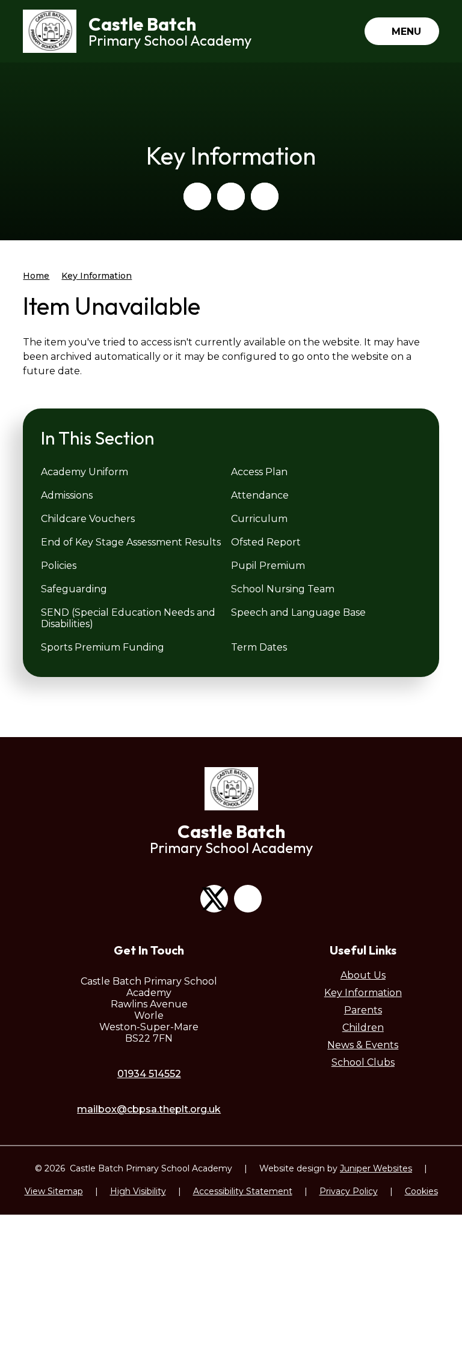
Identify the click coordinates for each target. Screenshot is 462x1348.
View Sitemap (54, 1191)
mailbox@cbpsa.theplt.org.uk (149, 1109)
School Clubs (363, 1062)
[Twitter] (214, 898)
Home (36, 275)
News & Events (362, 1045)
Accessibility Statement (242, 1191)
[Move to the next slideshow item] (231, 196)
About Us (363, 975)
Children (363, 1027)
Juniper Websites (376, 1168)
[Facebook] (248, 898)
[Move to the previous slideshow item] (197, 196)
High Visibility (138, 1191)
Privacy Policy (348, 1191)
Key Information (96, 275)
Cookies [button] (421, 1191)
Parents (363, 1010)
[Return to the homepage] (49, 31)
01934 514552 (149, 1073)
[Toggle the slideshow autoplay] (265, 196)
